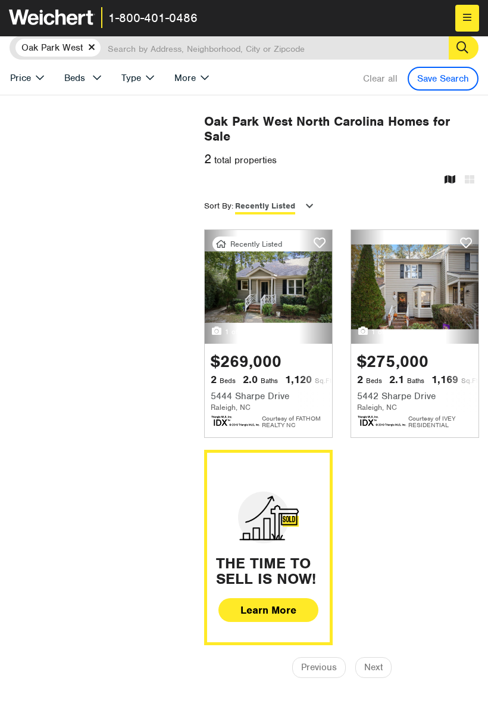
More (185, 78)
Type (131, 78)
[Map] (450, 180)
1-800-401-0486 (153, 18)
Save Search (443, 79)
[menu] (467, 18)
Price (20, 78)
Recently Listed (265, 206)
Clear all (380, 79)
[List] (469, 180)
